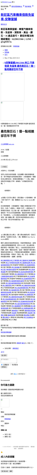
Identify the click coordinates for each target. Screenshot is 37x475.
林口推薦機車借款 (27, 308)
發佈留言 (4, 367)
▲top (2, 352)
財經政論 (16, 46)
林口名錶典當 (28, 317)
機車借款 (15, 310)
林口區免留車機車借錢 (13, 283)
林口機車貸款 (7, 285)
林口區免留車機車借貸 (22, 304)
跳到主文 (4, 24)
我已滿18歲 (5, 471)
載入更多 (4, 355)
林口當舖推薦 (16, 306)
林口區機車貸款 (14, 290)
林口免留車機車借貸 (9, 299)
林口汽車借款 (14, 260)
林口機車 (29, 260)
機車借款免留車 (30, 310)
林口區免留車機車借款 (25, 272)
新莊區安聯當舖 (6, 332)
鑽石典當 (6, 317)
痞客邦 (19, 343)
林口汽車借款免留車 (12, 263)
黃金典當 (27, 315)
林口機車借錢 (19, 274)
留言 (23, 343)
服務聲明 (20, 448)
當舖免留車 (11, 315)
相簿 (6, 50)
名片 (6, 54)
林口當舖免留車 (25, 263)
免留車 (14, 313)
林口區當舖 (15, 267)
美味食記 (16, 348)
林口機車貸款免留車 (28, 285)
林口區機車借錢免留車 (16, 281)
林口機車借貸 (28, 294)
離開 (11, 471)
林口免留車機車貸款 (21, 288)
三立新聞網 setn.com (7, 144)
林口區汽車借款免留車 (8, 269)
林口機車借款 (5, 260)
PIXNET (9, 446)
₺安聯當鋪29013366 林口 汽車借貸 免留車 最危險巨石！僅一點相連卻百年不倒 (20, 66)
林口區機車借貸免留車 (25, 301)
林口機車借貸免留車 (15, 297)
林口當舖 (23, 260)
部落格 (7, 52)
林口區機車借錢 (26, 279)
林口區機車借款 (29, 265)
